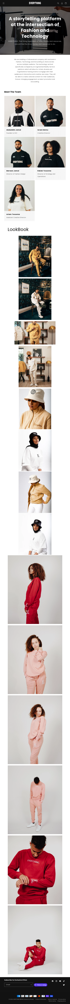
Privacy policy (62, 999)
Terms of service (52, 999)
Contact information (40, 999)
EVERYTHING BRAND (18, 999)
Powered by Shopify (29, 999)
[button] (3, 3)
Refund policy (52, 1001)
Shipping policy (62, 1001)
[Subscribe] (31, 985)
